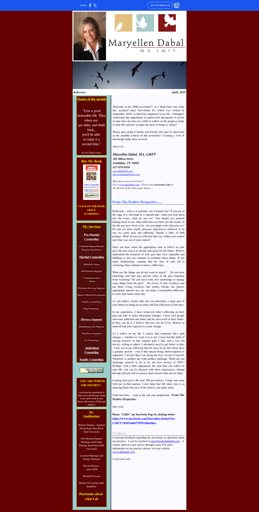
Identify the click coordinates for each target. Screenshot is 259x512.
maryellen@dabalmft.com (126, 174)
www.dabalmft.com (123, 171)
